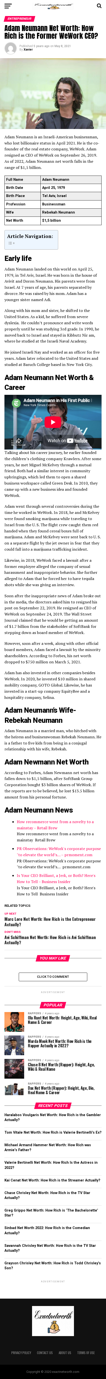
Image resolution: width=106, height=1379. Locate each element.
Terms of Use (86, 1352)
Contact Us (45, 1352)
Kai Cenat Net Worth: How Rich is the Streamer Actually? (52, 1180)
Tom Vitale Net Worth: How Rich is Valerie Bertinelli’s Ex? (53, 1132)
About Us (65, 1352)
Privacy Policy (21, 1352)
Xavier (28, 49)
